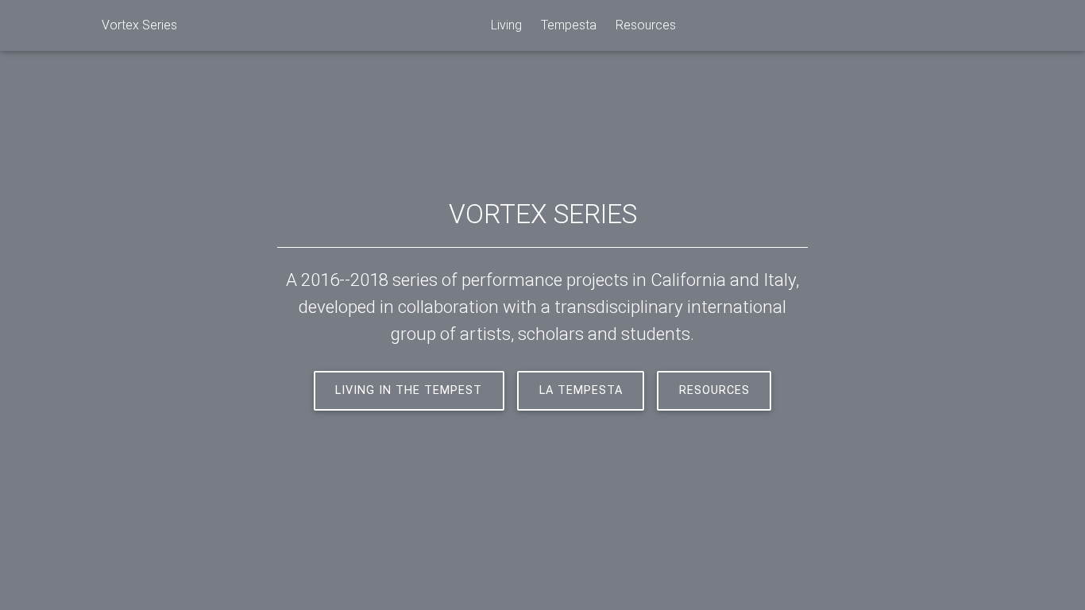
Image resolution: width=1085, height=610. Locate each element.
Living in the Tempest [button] (408, 390)
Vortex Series (139, 25)
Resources (646, 25)
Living (506, 25)
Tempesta (569, 25)
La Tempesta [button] (581, 390)
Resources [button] (714, 390)
